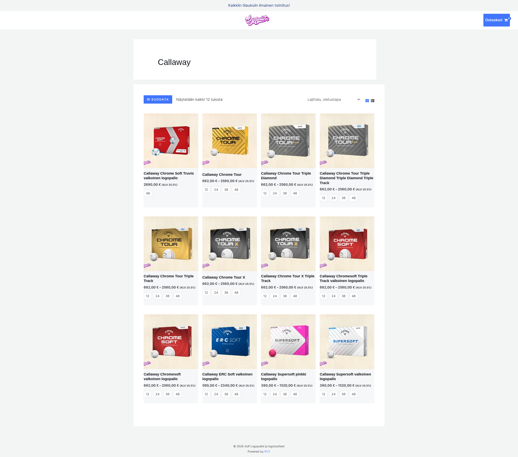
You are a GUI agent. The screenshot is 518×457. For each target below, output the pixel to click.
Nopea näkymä (171, 164)
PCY (267, 451)
